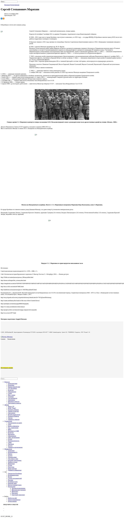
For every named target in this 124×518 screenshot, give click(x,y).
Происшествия (12, 383)
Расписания (11, 486)
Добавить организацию (15, 447)
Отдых (10, 439)
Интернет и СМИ (13, 431)
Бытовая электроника (14, 460)
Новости (7, 382)
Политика (11, 385)
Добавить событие (13, 419)
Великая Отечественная (11, 5)
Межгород (15, 491)
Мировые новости (13, 401)
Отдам (10, 465)
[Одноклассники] (3, 18)
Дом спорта (11, 413)
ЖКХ (9, 429)
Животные (11, 463)
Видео (10, 477)
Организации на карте (15, 423)
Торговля (11, 444)
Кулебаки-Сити (13, 481)
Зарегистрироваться (14, 499)
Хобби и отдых (12, 462)
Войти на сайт (12, 498)
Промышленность (13, 441)
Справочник (8, 421)
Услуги (10, 445)
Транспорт (11, 450)
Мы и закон (11, 395)
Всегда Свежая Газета (14, 485)
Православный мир (14, 387)
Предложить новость (14, 403)
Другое (10, 418)
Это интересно (12, 398)
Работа (10, 454)
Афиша (6, 405)
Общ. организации (14, 437)
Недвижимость (12, 452)
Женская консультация (19, 490)
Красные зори (12, 483)
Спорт (10, 393)
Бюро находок (12, 468)
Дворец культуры (13, 411)
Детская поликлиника (18, 488)
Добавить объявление (14, 470)
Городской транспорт (18, 495)
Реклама (10, 480)
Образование (12, 391)
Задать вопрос (12, 501)
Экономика (11, 400)
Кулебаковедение (13, 475)
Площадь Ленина (13, 409)
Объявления (8, 449)
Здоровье (11, 396)
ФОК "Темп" (12, 408)
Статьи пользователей (15, 478)
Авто (9, 424)
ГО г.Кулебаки (12, 388)
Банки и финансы (13, 426)
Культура (11, 390)
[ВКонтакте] (1, 18)
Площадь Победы (13, 416)
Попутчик (11, 467)
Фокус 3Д (11, 406)
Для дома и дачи (13, 459)
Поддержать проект (7, 368)
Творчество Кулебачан (15, 473)
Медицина (11, 434)
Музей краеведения (14, 414)
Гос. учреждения (13, 427)
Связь (10, 442)
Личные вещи (12, 457)
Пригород (15, 493)
